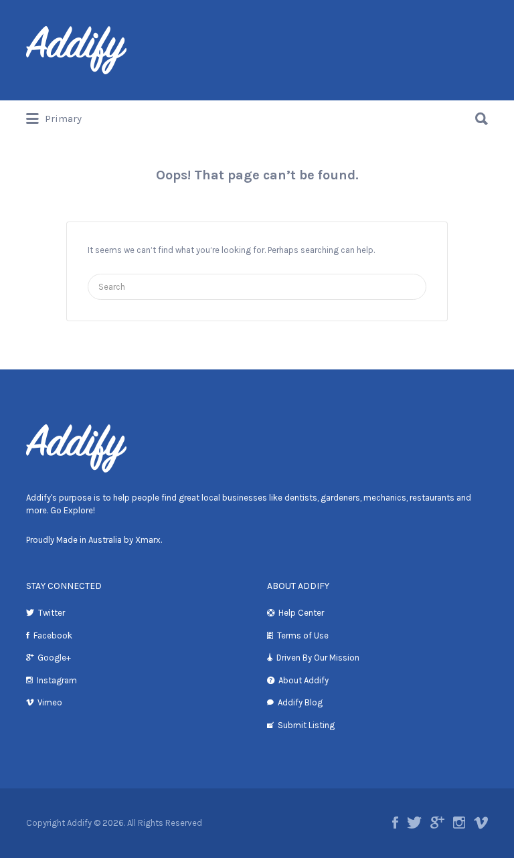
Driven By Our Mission (317, 658)
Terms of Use (303, 635)
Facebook (52, 635)
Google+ (54, 658)
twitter (414, 822)
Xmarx (148, 540)
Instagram (57, 680)
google (437, 822)
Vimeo (49, 702)
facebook (395, 822)
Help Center (301, 613)
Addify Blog (300, 702)
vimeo (481, 822)
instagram (459, 822)
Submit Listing (306, 725)
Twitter (51, 613)
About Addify (303, 680)
